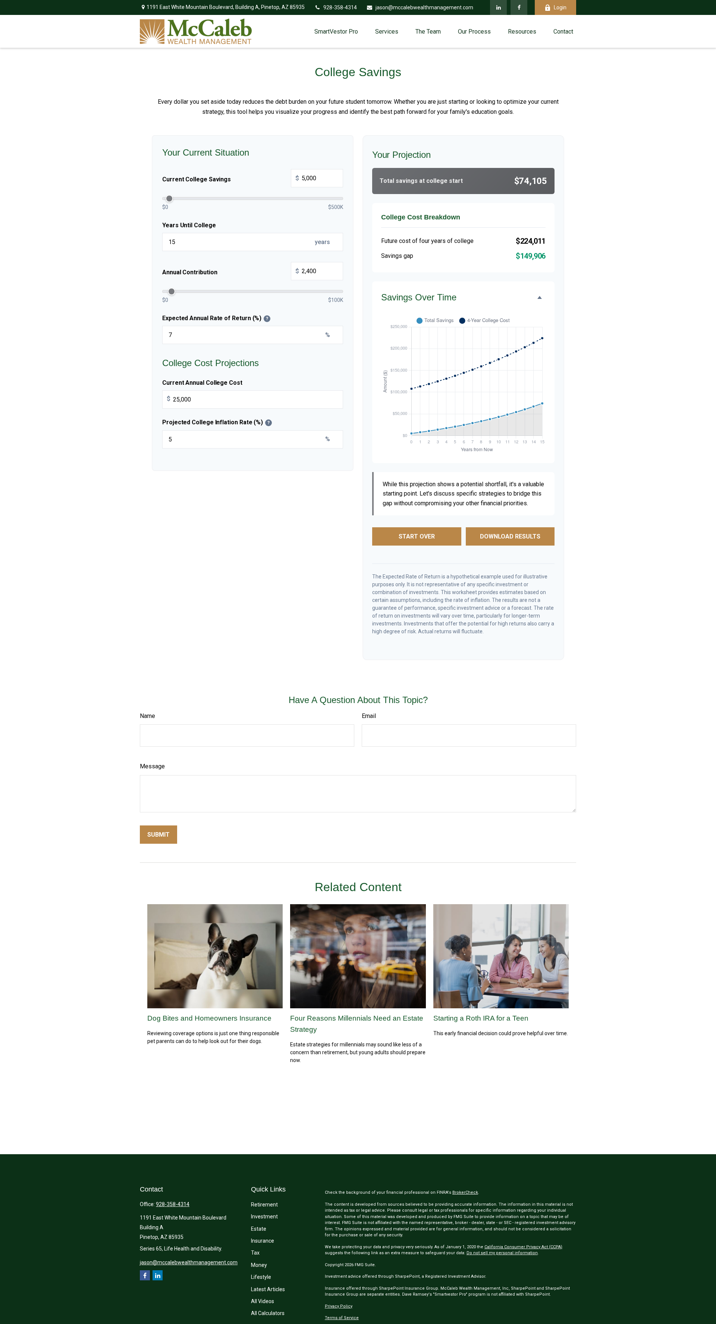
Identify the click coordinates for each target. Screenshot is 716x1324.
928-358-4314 (340, 7)
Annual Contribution (230, 272)
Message (152, 766)
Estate (258, 1229)
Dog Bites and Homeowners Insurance (209, 1018)
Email (369, 715)
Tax (255, 1253)
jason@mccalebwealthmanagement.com (424, 7)
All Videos (262, 1301)
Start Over (417, 536)
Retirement (264, 1205)
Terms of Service (342, 1317)
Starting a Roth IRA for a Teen (480, 1018)
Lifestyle (261, 1277)
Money (259, 1265)
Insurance (262, 1241)
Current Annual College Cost (202, 382)
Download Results (510, 536)
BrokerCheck (465, 1192)
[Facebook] (519, 7)
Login (560, 7)
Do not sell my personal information (502, 1252)
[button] (336, 32)
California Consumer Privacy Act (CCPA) (523, 1247)
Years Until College (189, 224)
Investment (264, 1217)
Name (147, 715)
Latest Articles (268, 1289)
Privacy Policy (338, 1306)
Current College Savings (230, 179)
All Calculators (268, 1313)
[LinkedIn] (498, 7)
